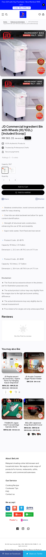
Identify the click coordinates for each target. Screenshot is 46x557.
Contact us (10, 494)
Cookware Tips (12, 488)
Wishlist (41, 199)
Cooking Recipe (12, 485)
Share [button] (6, 199)
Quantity (5, 176)
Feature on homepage (17, 22)
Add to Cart (23, 187)
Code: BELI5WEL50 (22, 8)
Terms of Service (11, 550)
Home (5, 22)
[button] (2, 14)
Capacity (7, 164)
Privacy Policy (23, 550)
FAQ (7, 491)
